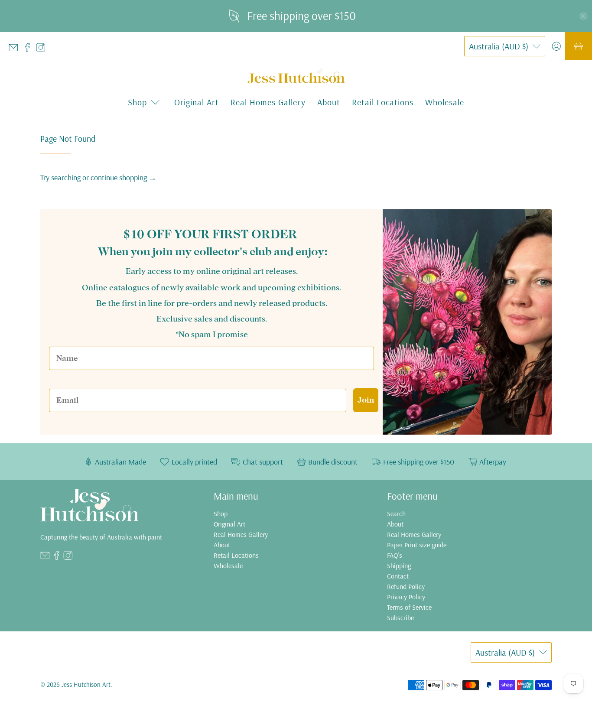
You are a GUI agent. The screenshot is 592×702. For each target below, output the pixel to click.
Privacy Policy (406, 596)
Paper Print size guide (416, 544)
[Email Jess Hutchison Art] (16, 49)
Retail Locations (382, 102)
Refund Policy (406, 586)
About (328, 102)
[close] (583, 16)
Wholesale (444, 102)
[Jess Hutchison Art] (296, 76)
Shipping (399, 565)
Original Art (196, 102)
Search (396, 513)
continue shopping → (123, 177)
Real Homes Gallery (268, 102)
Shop (221, 513)
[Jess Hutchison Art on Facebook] (29, 49)
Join (366, 400)
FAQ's (394, 555)
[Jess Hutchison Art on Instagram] (43, 49)
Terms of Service (409, 607)
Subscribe (400, 617)
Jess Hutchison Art (86, 684)
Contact (398, 576)
